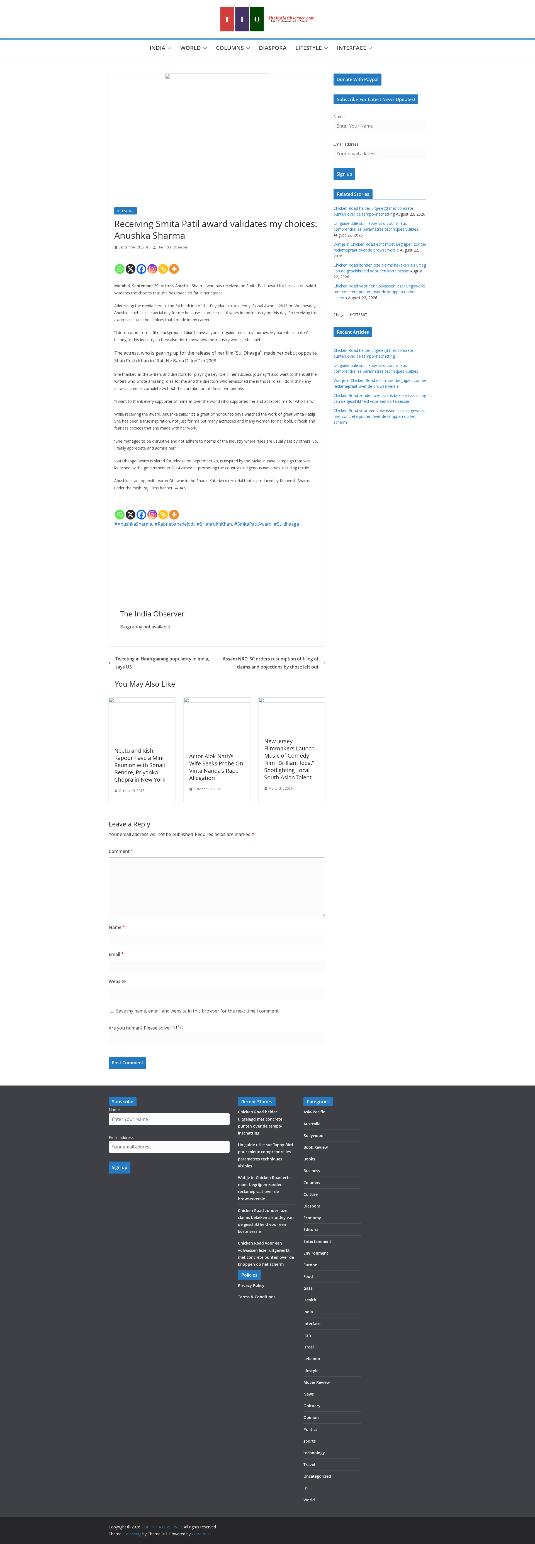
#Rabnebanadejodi (174, 524)
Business (311, 1170)
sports (309, 1441)
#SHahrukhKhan (214, 524)
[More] (174, 264)
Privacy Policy (251, 1285)
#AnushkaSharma (133, 524)
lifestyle (308, 48)
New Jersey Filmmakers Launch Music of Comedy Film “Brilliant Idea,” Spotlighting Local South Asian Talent (289, 759)
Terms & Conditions (257, 1296)
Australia (311, 1123)
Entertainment (317, 1241)
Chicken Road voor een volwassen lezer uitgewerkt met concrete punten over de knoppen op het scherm (379, 291)
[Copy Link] (163, 264)
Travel (309, 1464)
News (308, 1394)
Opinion (311, 1417)
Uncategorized (317, 1476)
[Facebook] (141, 264)
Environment (315, 1253)
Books (309, 1159)
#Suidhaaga (286, 524)
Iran (307, 1335)
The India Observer (172, 247)
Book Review (315, 1147)
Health (309, 1299)
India (157, 48)
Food (308, 1276)
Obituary (311, 1405)
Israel (308, 1347)
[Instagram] (152, 264)
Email (116, 954)
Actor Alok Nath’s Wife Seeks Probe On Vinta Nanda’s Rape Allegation (216, 767)
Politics (310, 1429)
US (305, 1488)
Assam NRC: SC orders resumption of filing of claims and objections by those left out (270, 663)
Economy (312, 1217)
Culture (310, 1194)
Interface (351, 48)
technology (314, 1452)
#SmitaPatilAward (252, 524)
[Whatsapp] (120, 264)
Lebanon (311, 1358)
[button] (168, 48)
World (190, 48)
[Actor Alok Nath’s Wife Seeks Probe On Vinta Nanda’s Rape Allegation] (217, 701)
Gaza (308, 1288)
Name (117, 927)
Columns (230, 48)
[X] (130, 264)
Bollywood (125, 211)
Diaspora (272, 48)
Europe (310, 1264)
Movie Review (316, 1382)
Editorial (311, 1229)
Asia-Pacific (314, 1111)
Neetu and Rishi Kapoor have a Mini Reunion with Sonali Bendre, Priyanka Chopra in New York (140, 765)
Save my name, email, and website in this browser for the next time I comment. (197, 1011)
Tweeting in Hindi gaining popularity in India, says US (162, 663)
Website (117, 981)
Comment (121, 851)
